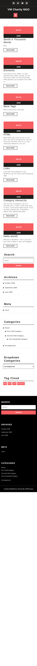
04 (20, 227)
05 (20, 61)
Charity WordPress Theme (13, 489)
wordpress (20, 383)
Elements (9, 70)
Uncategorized (10, 345)
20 (20, 159)
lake (14, 383)
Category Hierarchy (15, 200)
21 (20, 97)
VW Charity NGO (19, 9)
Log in (7, 310)
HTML (7, 134)
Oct (17, 30)
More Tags (10, 106)
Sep (17, 61)
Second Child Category (15, 336)
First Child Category (14, 331)
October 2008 (10, 283)
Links (7, 168)
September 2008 (11, 287)
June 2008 (8, 292)
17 (20, 30)
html (9, 383)
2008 (19, 36)
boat (5, 383)
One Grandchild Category (18, 339)
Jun (17, 97)
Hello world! (11, 236)
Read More (11, 50)
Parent (7, 328)
